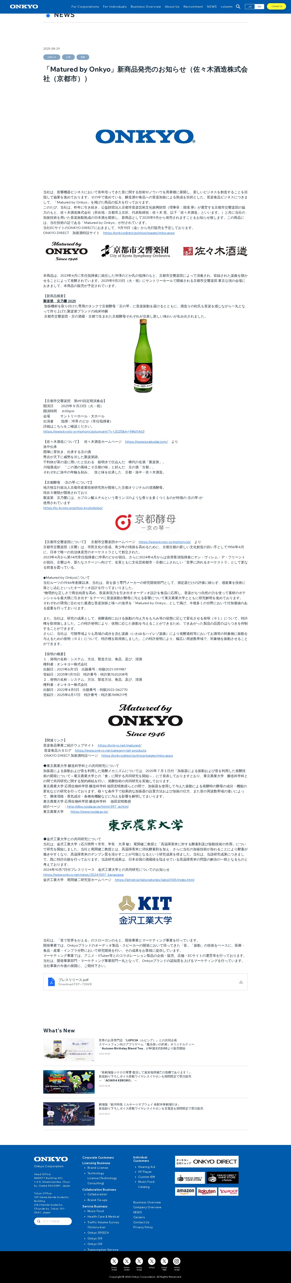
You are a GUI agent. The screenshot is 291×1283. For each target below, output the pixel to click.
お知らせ (52, 57)
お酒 (68, 57)
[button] (85, 6)
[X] (114, 1261)
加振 (83, 57)
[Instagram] (176, 1261)
